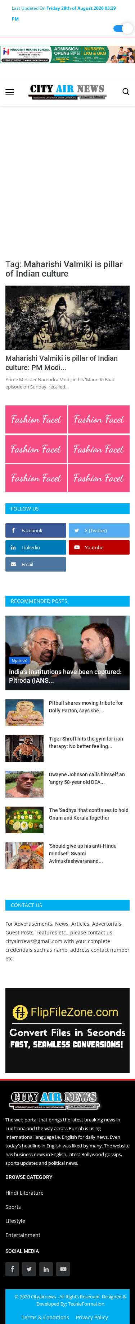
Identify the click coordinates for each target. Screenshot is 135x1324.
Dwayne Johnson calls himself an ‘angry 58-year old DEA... (87, 778)
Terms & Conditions (45, 1317)
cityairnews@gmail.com (33, 941)
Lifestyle (15, 1220)
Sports (13, 1206)
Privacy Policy (92, 1317)
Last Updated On (64, 9)
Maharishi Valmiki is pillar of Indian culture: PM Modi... (61, 363)
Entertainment (22, 1235)
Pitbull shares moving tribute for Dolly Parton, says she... (86, 706)
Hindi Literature (24, 1192)
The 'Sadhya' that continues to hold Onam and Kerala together (89, 814)
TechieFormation (86, 1304)
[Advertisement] (67, 177)
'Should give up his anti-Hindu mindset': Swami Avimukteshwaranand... (83, 853)
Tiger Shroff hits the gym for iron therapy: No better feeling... (86, 742)
